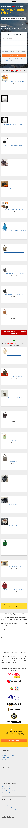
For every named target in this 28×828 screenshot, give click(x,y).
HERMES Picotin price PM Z (14, 546)
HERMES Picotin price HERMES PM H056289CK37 (14, 316)
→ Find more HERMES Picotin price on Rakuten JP (14, 332)
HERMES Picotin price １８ (14, 504)
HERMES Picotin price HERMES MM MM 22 (14, 397)
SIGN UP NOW (14, 55)
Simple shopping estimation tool (9, 792)
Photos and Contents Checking (9, 809)
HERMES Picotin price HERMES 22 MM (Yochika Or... (14, 103)
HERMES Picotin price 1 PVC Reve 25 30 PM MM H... (14, 188)
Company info (5, 753)
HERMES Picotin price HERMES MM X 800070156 (14, 589)
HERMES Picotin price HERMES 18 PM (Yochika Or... (14, 124)
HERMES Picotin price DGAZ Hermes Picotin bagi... (14, 145)
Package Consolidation (7, 803)
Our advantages (5, 757)
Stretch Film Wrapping (7, 807)
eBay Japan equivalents (7, 776)
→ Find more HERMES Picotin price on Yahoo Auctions (14, 606)
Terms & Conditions (5, 60)
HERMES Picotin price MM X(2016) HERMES (14, 461)
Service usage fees (6, 788)
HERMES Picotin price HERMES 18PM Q (14, 566)
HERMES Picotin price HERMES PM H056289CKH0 (14, 273)
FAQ (24, 58)
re (11, 1)
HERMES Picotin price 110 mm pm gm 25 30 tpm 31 (14, 81)
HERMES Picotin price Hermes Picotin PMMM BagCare (14, 166)
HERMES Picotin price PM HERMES (14, 355)
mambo (15, 1)
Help (22, 58)
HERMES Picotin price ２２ (14, 483)
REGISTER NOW (14, 740)
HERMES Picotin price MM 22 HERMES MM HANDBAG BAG (14, 230)
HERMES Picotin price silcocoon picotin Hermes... (14, 209)
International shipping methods (9, 790)
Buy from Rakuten (6, 770)
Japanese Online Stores (7, 774)
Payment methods (6, 786)
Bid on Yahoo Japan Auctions (8, 772)
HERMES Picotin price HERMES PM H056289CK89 (14, 294)
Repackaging (5, 805)
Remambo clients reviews (8, 755)
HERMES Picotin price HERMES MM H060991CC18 (14, 252)
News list (4, 759)
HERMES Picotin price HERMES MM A (14, 419)
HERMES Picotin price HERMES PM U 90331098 (14, 440)
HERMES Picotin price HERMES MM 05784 (14, 376)
